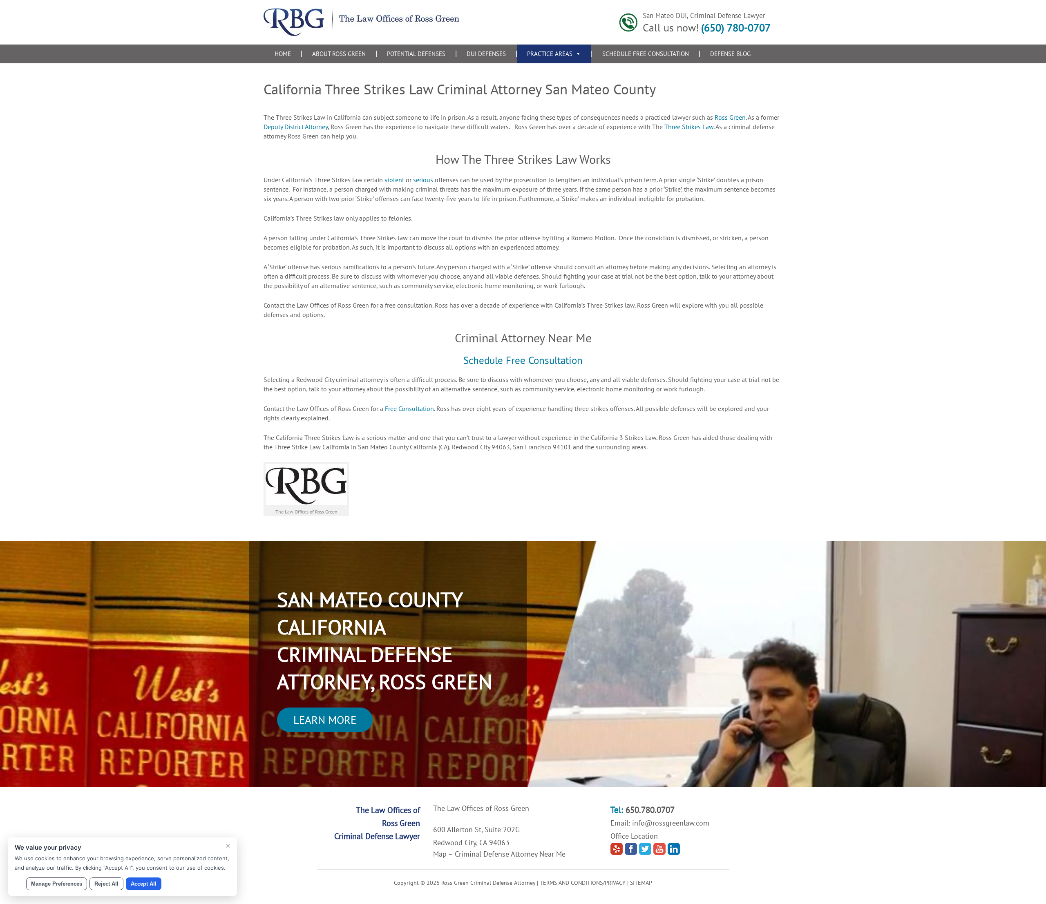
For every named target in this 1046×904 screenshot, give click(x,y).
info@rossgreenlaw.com (670, 823)
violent (393, 180)
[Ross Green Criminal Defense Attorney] (361, 33)
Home (283, 54)
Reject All (106, 884)
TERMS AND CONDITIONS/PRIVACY (583, 882)
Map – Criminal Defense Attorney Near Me (499, 854)
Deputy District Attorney (296, 127)
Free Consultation (409, 408)
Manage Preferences (56, 884)
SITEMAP (641, 882)
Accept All (143, 884)
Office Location (634, 836)
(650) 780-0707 (736, 27)
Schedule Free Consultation (645, 54)
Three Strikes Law (688, 127)
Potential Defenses (416, 54)
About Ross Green (339, 54)
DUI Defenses (486, 54)
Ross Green (730, 117)
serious (423, 180)
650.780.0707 (650, 809)
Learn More (324, 720)
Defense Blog (730, 54)
